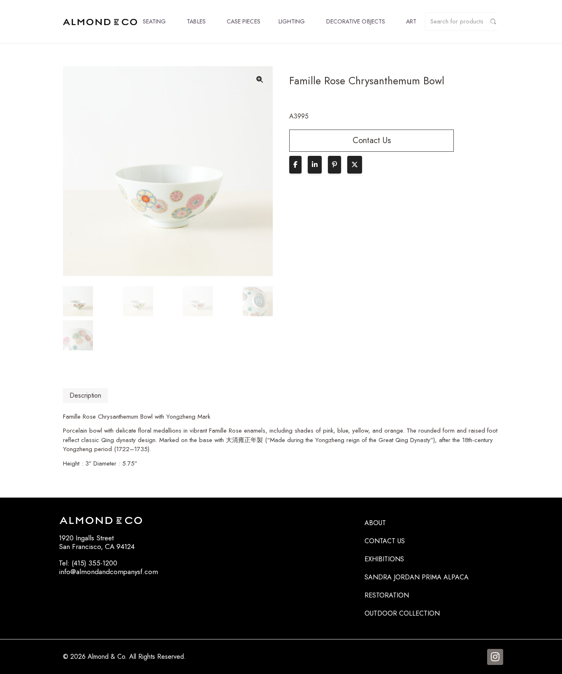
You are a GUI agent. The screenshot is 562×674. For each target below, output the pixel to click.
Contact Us (385, 541)
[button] (259, 79)
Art (411, 21)
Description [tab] (85, 395)
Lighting (292, 21)
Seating (154, 21)
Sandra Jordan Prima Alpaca (417, 577)
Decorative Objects (355, 21)
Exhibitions (384, 559)
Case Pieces (243, 21)
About (375, 523)
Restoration (387, 595)
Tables (196, 21)
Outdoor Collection (402, 613)
